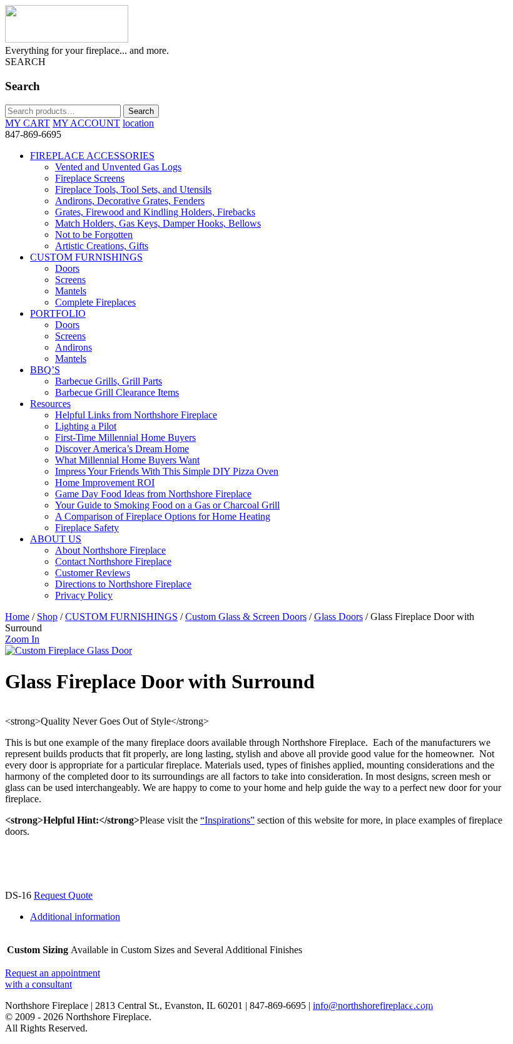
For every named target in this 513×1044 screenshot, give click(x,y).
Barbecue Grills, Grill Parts (108, 381)
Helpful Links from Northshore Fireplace (136, 415)
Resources (50, 403)
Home (17, 616)
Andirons (73, 347)
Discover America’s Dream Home (122, 448)
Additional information (75, 916)
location (138, 123)
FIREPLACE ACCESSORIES (92, 155)
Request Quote (63, 895)
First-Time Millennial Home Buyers (125, 437)
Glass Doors (338, 616)
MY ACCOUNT (86, 123)
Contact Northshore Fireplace (113, 561)
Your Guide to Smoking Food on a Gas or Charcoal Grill (167, 505)
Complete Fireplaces (95, 302)
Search (141, 111)
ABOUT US (55, 539)
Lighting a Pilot (85, 426)
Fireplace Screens (89, 178)
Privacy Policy (84, 595)
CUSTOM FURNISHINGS (86, 257)
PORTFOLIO (58, 313)
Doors (67, 268)
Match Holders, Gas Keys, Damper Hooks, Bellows (158, 223)
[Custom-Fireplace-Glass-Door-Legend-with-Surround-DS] (68, 650)
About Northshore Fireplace (110, 550)
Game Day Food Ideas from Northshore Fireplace (153, 493)
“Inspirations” (227, 820)
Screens (70, 279)
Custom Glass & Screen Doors (246, 616)
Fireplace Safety (87, 527)
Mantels (70, 291)
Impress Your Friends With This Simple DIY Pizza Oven (166, 471)
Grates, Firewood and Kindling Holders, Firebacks (155, 212)
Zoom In (22, 639)
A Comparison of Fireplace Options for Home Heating (162, 516)
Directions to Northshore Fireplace (123, 584)
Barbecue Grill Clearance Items (117, 392)
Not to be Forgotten (94, 234)
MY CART (27, 123)
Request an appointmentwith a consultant (52, 979)
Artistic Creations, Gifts (101, 245)
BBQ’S (45, 369)
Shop (47, 616)
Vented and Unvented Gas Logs (118, 167)
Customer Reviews (92, 572)
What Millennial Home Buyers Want (127, 460)
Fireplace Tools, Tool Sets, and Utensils (133, 189)
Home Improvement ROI (105, 482)
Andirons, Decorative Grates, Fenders (130, 200)
